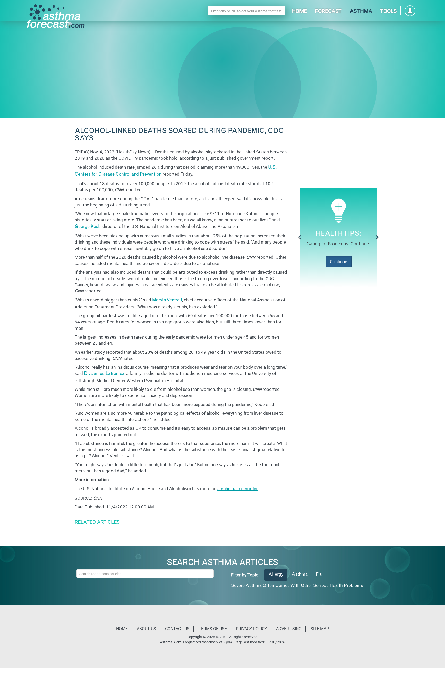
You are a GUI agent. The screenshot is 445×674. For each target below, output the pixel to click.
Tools (388, 10)
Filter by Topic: (245, 575)
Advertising (289, 629)
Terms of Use (213, 629)
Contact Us (177, 629)
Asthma (361, 10)
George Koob (88, 227)
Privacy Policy (251, 629)
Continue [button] (338, 261)
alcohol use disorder (237, 489)
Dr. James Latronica (104, 374)
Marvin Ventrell (167, 300)
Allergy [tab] (275, 575)
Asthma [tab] (300, 575)
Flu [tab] (319, 575)
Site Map (320, 629)
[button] (299, 237)
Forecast (328, 10)
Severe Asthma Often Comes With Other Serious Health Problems (297, 586)
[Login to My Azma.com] (410, 12)
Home (299, 10)
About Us (146, 629)
